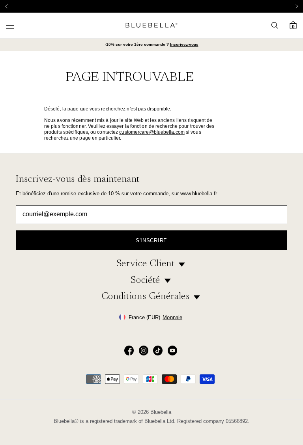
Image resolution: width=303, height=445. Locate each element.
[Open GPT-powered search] (277, 25)
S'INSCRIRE (151, 240)
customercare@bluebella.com (152, 132)
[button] (297, 6)
